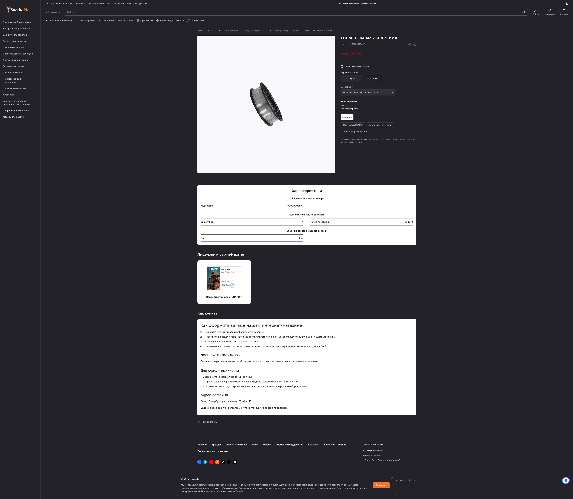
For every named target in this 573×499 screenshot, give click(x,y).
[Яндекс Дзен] (229, 462)
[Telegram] (205, 462)
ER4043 (409, 222)
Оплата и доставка (236, 444)
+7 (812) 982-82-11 (348, 3)
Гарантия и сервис (335, 444)
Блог (255, 444)
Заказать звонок (368, 4)
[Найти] (524, 12)
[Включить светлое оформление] (567, 3)
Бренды (216, 444)
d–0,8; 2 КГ (351, 78)
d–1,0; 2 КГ (371, 78)
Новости (267, 444)
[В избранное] (409, 44)
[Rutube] (235, 462)
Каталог (202, 444)
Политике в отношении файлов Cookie (222, 491)
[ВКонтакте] (199, 462)
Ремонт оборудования (290, 444)
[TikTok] (223, 462)
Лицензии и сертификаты (212, 451)
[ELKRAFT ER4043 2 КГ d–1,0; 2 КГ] (266, 104)
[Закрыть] (392, 478)
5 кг (348, 105)
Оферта (412, 480)
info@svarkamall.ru (372, 455)
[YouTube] (211, 462)
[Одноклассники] (217, 462)
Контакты (313, 444)
